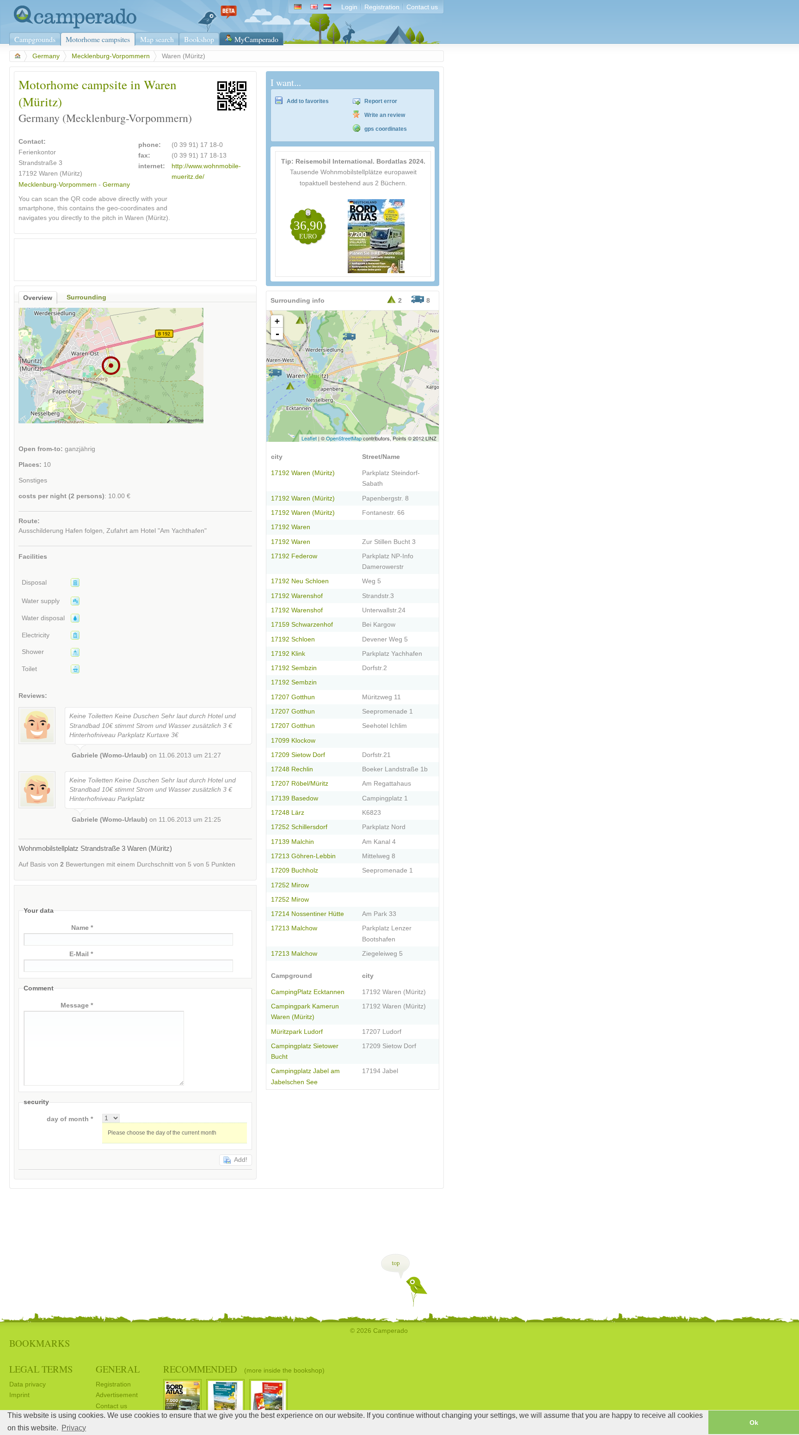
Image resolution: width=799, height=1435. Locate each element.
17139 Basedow (294, 798)
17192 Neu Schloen (300, 581)
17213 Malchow (294, 928)
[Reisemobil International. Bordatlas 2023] (376, 271)
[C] (275, 373)
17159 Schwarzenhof (302, 624)
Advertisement (117, 1395)
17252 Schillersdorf (299, 827)
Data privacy (27, 1384)
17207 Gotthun (293, 697)
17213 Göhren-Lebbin (303, 856)
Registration (382, 7)
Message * (77, 1005)
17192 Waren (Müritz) (303, 473)
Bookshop (199, 39)
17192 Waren (290, 527)
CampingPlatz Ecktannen (307, 992)
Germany (46, 56)
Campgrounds (34, 39)
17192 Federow (294, 556)
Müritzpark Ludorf (297, 1031)
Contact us (422, 7)
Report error (380, 101)
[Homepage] (72, 26)
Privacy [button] (73, 1428)
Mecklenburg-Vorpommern (111, 56)
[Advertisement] (127, 257)
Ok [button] (754, 1422)
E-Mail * (81, 954)
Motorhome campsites (98, 39)
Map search (157, 39)
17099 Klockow (293, 740)
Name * (82, 927)
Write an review (384, 115)
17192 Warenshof (297, 595)
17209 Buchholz (294, 870)
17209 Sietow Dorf (298, 754)
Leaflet (309, 438)
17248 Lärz (287, 812)
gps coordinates (385, 129)
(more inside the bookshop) (284, 1370)
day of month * (70, 1119)
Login (349, 7)
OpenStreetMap (344, 438)
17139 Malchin (292, 841)
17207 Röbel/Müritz (299, 783)
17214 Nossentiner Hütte (307, 913)
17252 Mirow (290, 885)
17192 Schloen (293, 639)
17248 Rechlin (292, 769)
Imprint (19, 1395)
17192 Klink (288, 653)
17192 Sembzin (294, 668)
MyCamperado (256, 39)
